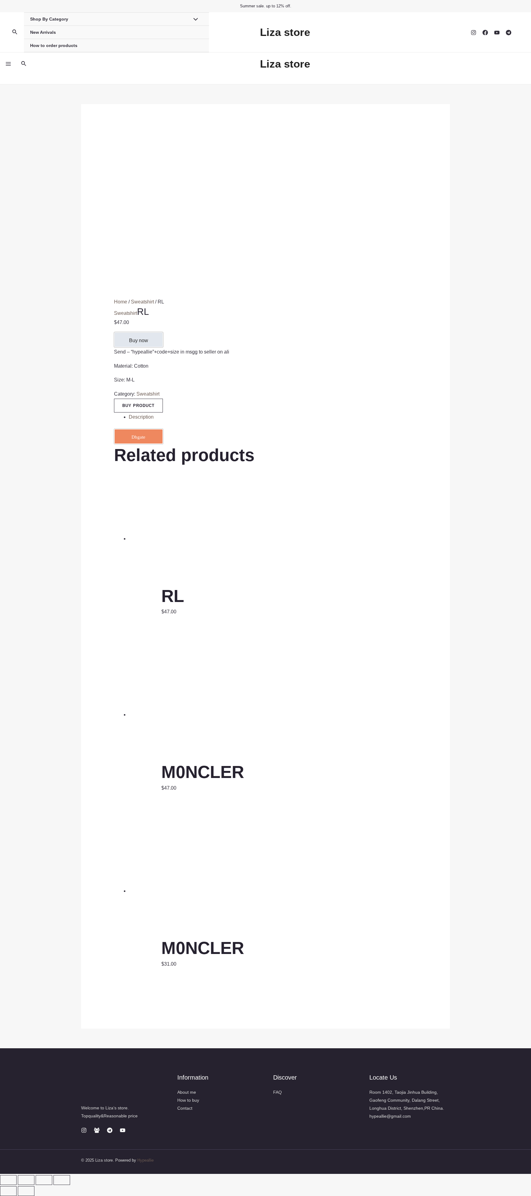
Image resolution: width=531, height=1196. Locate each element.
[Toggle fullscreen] (44, 1180)
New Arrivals (43, 32)
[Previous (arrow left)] (8, 1191)
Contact (184, 1108)
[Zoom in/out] (61, 1180)
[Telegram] (508, 32)
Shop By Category (49, 19)
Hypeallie (145, 1160)
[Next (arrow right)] (26, 1191)
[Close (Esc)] (8, 1180)
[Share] (26, 1180)
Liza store (285, 32)
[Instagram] (473, 32)
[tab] (273, 417)
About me (186, 1092)
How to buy (188, 1100)
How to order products (53, 45)
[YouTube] (497, 32)
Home (120, 301)
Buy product (138, 405)
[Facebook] (485, 32)
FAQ (277, 1092)
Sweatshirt (142, 301)
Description (141, 417)
